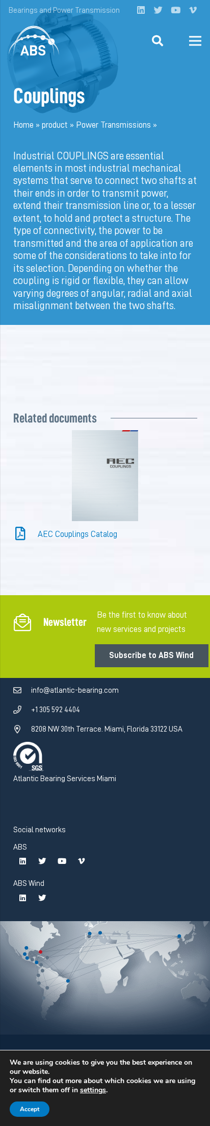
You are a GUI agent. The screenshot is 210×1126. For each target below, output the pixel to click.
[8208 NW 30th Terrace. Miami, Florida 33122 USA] (22, 729)
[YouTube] (175, 10)
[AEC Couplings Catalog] (25, 535)
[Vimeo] (192, 10)
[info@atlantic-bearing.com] (22, 691)
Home (23, 125)
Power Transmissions (113, 125)
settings (93, 1090)
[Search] (157, 40)
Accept (29, 1109)
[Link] (34, 41)
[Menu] (195, 41)
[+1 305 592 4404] (22, 710)
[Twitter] (158, 10)
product (55, 125)
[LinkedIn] (140, 10)
